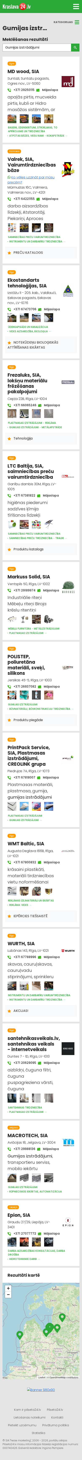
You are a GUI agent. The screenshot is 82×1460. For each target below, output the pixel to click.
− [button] (8, 1294)
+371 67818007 (22, 777)
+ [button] (8, 1288)
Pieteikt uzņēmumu (22, 1425)
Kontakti (57, 1417)
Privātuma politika (55, 1425)
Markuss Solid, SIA (29, 577)
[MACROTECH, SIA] (12, 1177)
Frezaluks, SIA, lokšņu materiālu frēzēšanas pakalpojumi (27, 383)
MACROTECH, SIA (28, 1135)
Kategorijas (63, 22)
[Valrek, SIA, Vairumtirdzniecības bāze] (12, 227)
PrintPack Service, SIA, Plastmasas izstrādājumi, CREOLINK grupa (29, 755)
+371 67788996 (23, 957)
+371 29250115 (22, 90)
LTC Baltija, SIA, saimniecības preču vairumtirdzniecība (31, 471)
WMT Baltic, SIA (26, 844)
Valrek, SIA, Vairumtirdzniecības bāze (32, 165)
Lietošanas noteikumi (29, 1417)
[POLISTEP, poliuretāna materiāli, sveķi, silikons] (12, 695)
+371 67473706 (23, 309)
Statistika (38, 1433)
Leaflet (41, 1377)
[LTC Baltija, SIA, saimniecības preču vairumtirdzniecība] (12, 524)
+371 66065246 (23, 405)
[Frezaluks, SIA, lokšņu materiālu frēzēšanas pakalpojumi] (12, 413)
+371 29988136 (22, 1149)
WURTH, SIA (21, 943)
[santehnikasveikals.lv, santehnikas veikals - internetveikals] (12, 1098)
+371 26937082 (23, 686)
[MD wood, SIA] (12, 118)
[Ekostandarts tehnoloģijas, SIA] (12, 317)
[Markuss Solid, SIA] (12, 619)
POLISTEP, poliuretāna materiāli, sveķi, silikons (26, 664)
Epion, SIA (19, 1215)
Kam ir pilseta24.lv (27, 1410)
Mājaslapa (48, 90)
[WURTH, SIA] (12, 986)
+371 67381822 (22, 495)
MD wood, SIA (23, 71)
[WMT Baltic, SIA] (12, 891)
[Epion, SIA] (12, 1242)
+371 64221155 (22, 199)
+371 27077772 (23, 1233)
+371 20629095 (23, 1063)
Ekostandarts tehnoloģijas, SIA (27, 283)
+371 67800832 (23, 862)
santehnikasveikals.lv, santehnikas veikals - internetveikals (34, 1044)
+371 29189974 (22, 590)
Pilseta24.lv (55, 1410)
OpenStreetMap (57, 1377)
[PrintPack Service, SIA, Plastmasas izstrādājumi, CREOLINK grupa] (12, 806)
